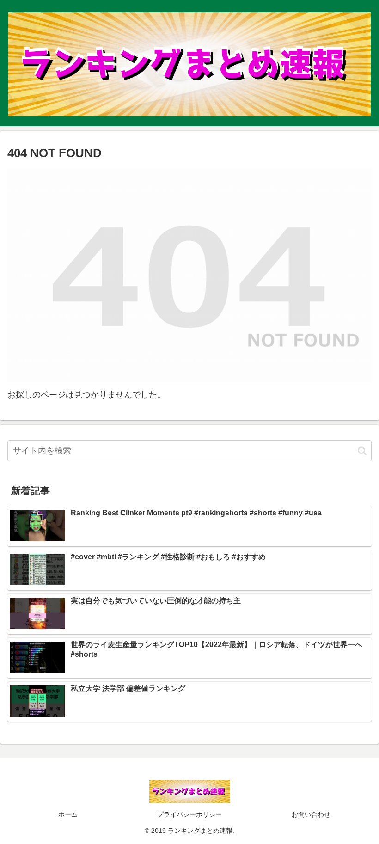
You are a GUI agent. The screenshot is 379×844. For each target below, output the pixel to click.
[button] (362, 451)
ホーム (68, 814)
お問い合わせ (311, 814)
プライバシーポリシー (189, 814)
